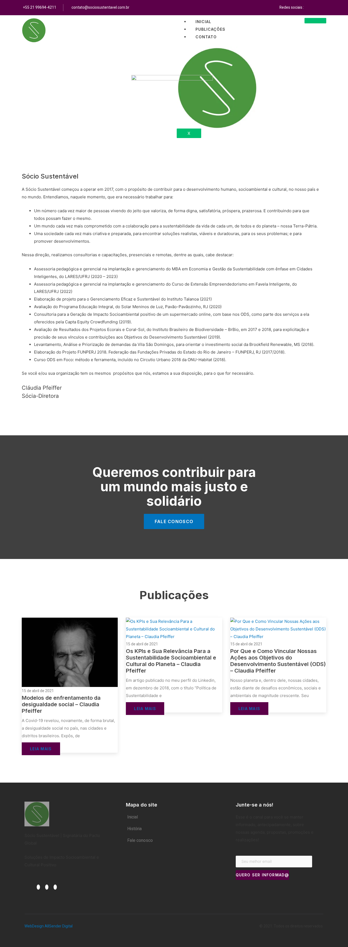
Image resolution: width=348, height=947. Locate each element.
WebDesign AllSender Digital (48, 926)
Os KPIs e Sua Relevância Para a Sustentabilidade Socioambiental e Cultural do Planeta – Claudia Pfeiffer (171, 661)
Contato (206, 37)
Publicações (210, 29)
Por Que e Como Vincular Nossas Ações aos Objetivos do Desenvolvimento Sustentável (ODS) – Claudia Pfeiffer (278, 661)
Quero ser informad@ (262, 875)
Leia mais (41, 748)
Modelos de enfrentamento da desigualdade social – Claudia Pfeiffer (61, 704)
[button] (174, 521)
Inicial (203, 21)
